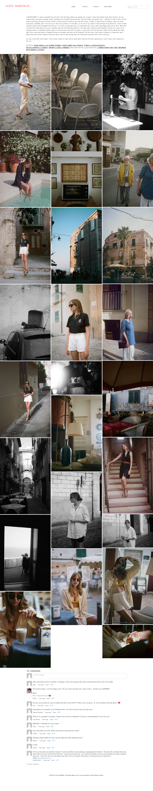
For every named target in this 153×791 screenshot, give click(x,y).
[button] (86, 6)
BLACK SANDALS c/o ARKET (37, 47)
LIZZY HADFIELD (17, 6)
